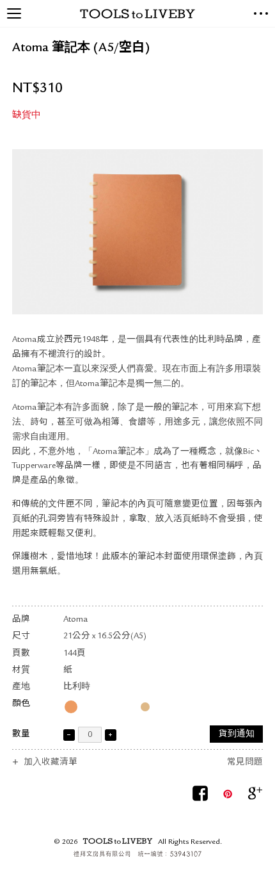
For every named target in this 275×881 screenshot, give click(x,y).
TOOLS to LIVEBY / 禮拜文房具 (137, 14)
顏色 (21, 704)
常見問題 (245, 763)
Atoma (75, 620)
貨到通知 (237, 735)
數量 (21, 735)
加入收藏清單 (50, 763)
